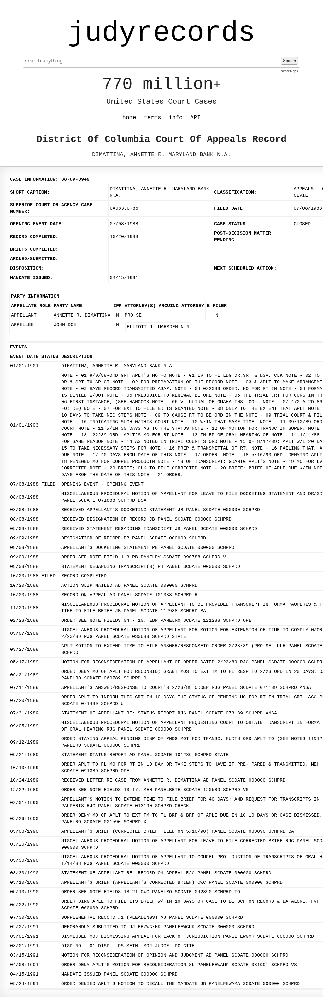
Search (289, 60)
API (195, 117)
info (176, 117)
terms (152, 117)
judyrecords (161, 33)
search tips (289, 71)
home (129, 117)
